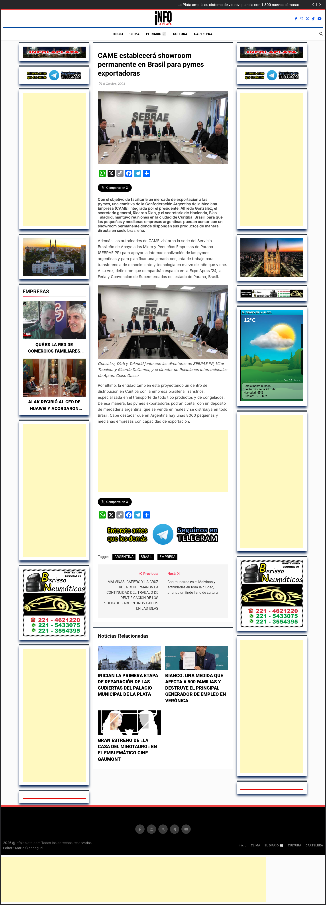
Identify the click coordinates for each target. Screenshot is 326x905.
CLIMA (134, 34)
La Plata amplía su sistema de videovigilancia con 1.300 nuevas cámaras (238, 4)
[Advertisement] (54, 159)
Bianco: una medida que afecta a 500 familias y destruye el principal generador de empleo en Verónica (195, 688)
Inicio (118, 34)
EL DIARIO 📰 (156, 34)
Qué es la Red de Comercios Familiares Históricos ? (54, 351)
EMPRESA (167, 557)
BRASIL (146, 557)
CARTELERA (203, 34)
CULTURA (180, 34)
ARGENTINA (124, 557)
